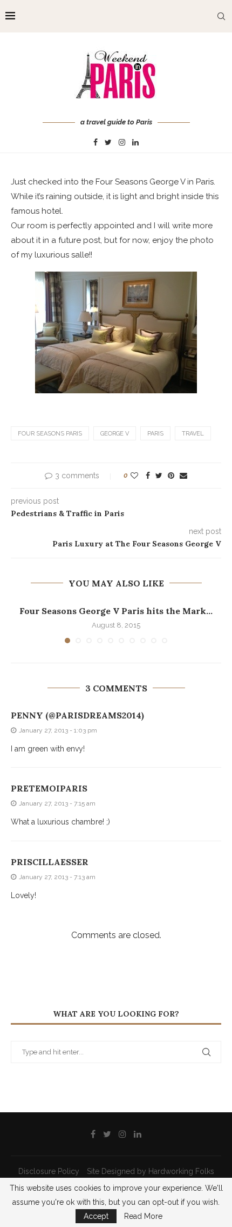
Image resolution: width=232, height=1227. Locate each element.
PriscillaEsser (49, 861)
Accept (96, 1216)
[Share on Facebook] (148, 475)
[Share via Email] (183, 475)
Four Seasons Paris (50, 433)
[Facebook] (95, 142)
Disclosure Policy (48, 1171)
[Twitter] (108, 142)
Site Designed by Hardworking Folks (150, 1171)
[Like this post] (134, 475)
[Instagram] (122, 142)
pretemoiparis (49, 788)
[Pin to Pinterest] (171, 475)
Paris (155, 433)
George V (114, 433)
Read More (143, 1216)
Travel (193, 433)
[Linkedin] (135, 142)
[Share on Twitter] (158, 475)
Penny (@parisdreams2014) (77, 715)
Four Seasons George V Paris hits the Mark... (116, 610)
